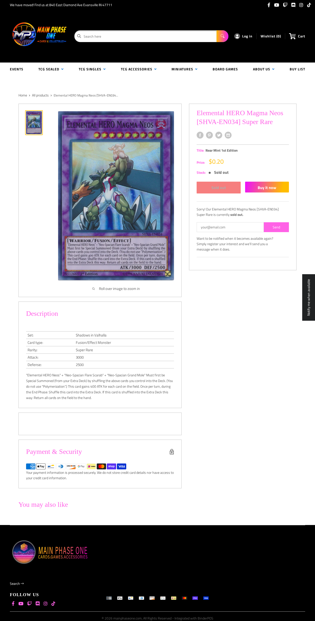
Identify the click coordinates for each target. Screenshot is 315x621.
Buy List (297, 69)
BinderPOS (205, 618)
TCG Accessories (137, 69)
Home (22, 95)
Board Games (225, 69)
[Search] (222, 36)
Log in (247, 36)
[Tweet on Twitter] (218, 135)
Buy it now (267, 188)
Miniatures (183, 69)
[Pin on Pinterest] (209, 135)
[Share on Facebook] (200, 135)
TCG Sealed (49, 69)
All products (40, 95)
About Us (262, 69)
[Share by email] (228, 135)
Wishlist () (271, 36)
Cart (301, 36)
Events (16, 69)
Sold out (218, 188)
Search (15, 583)
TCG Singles (91, 69)
